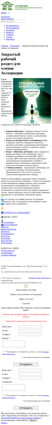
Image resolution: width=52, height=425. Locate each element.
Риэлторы (10, 30)
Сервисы (10, 35)
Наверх (4, 423)
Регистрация (5, 16)
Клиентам (5, 236)
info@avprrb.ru (7, 19)
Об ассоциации (12, 28)
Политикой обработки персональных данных (20, 418)
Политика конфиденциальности (40, 278)
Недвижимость (12, 26)
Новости (10, 32)
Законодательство (8, 229)
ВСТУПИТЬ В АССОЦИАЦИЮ (15, 213)
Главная (4, 46)
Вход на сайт (6, 240)
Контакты (10, 39)
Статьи (9, 37)
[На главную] (21, 9)
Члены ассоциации (9, 225)
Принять (33, 420)
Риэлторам (15, 46)
